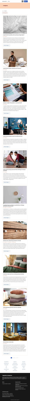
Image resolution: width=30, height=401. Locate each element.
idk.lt (6, 370)
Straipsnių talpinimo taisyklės (6, 383)
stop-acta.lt (23, 369)
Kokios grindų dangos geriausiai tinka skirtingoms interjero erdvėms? (14, 170)
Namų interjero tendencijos (8, 341)
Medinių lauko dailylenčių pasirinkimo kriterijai (12, 240)
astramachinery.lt (15, 367)
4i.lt (6, 366)
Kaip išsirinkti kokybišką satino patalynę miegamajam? (13, 34)
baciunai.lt (15, 366)
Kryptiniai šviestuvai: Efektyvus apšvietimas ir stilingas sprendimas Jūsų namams (13, 206)
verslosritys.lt (24, 363)
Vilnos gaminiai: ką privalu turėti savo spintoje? (12, 307)
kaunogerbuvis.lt (6, 369)
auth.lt (24, 367)
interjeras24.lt (6, 364)
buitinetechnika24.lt (15, 364)
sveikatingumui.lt (6, 363)
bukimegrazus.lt (23, 364)
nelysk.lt (15, 369)
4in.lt (6, 367)
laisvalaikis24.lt (6, 361)
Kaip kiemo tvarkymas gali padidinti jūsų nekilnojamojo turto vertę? (8, 396)
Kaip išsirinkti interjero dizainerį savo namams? (12, 68)
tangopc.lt (23, 366)
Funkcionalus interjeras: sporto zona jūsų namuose (12, 136)
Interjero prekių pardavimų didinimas (7, 394)
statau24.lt (23, 361)
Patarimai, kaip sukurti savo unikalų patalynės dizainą (13, 274)
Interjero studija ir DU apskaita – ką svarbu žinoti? (12, 102)
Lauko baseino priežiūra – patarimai (7, 393)
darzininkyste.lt (15, 370)
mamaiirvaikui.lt (15, 363)
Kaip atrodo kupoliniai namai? (19, 387)
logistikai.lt (15, 361)
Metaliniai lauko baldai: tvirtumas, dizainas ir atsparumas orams (21, 386)
